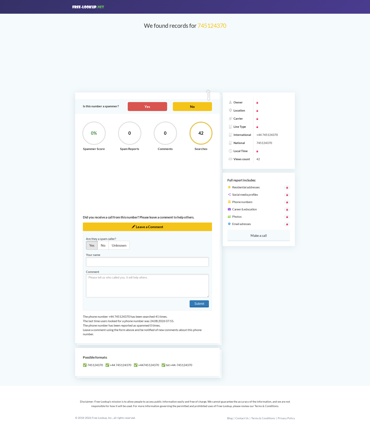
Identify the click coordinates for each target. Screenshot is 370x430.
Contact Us (242, 418)
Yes (147, 106)
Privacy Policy (286, 418)
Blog (230, 418)
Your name (93, 254)
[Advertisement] (185, 63)
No (192, 106)
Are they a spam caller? (101, 238)
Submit (199, 303)
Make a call (259, 235)
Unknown (119, 245)
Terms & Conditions (263, 418)
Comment (92, 271)
